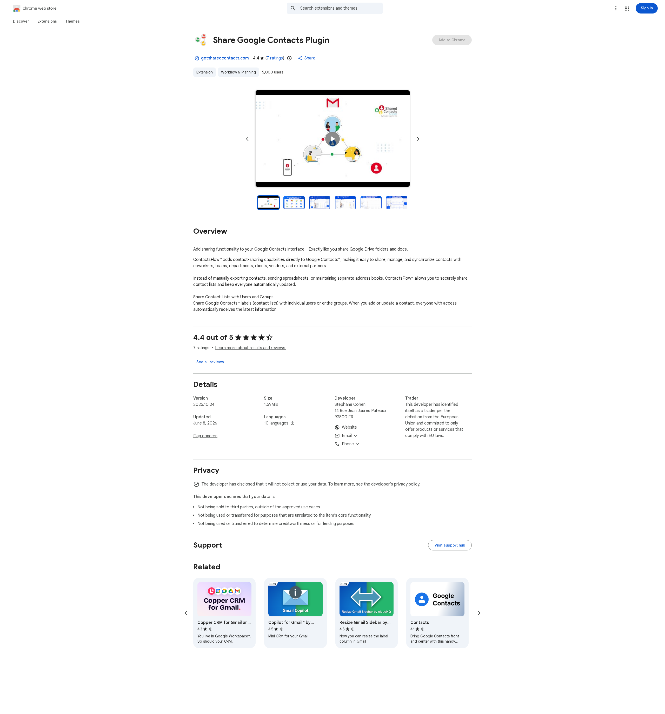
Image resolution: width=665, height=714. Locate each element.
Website (349, 427)
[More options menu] (616, 8)
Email (347, 435)
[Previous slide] (247, 139)
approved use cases (301, 507)
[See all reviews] (210, 362)
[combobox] (341, 8)
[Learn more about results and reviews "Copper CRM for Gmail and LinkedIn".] (210, 629)
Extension (204, 72)
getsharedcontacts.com (225, 58)
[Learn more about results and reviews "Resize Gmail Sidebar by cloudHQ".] (353, 629)
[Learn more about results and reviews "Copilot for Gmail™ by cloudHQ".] (281, 629)
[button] (627, 8)
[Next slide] (418, 139)
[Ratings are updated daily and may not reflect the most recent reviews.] (289, 58)
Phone (348, 444)
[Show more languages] (292, 423)
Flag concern (205, 436)
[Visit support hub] (450, 545)
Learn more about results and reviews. (250, 348)
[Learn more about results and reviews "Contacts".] (422, 629)
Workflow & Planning (238, 72)
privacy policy (406, 484)
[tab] (21, 21)
